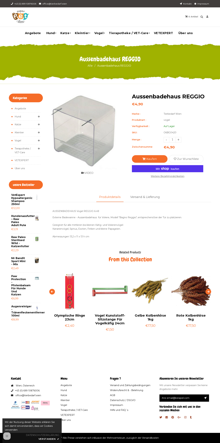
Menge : (136, 139)
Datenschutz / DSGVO (122, 400)
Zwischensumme (142, 146)
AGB (112, 395)
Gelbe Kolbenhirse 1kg (150, 317)
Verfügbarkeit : (140, 126)
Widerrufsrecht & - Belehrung (126, 390)
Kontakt (187, 3)
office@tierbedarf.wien (54, 3)
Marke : (136, 113)
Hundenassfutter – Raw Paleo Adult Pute (19, 221)
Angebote (20, 108)
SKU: (134, 132)
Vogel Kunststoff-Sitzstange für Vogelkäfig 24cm (110, 319)
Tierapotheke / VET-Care (23, 150)
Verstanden (48, 439)
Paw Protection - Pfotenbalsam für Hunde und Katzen (19, 285)
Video (88, 172)
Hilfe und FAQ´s (119, 410)
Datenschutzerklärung (42, 435)
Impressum (203, 3)
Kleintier (19, 132)
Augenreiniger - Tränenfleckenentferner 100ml (19, 311)
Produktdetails (110, 197)
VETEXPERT (22, 160)
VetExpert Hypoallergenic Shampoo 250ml (19, 199)
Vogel (18, 140)
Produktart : (139, 120)
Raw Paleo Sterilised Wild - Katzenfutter (19, 242)
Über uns (20, 168)
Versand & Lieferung (145, 197)
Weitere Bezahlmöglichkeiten (167, 176)
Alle (90, 65)
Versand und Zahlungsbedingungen (130, 385)
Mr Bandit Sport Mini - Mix (18, 261)
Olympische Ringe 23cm (69, 317)
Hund (18, 116)
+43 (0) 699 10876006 (25, 3)
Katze (18, 124)
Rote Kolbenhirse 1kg (191, 317)
